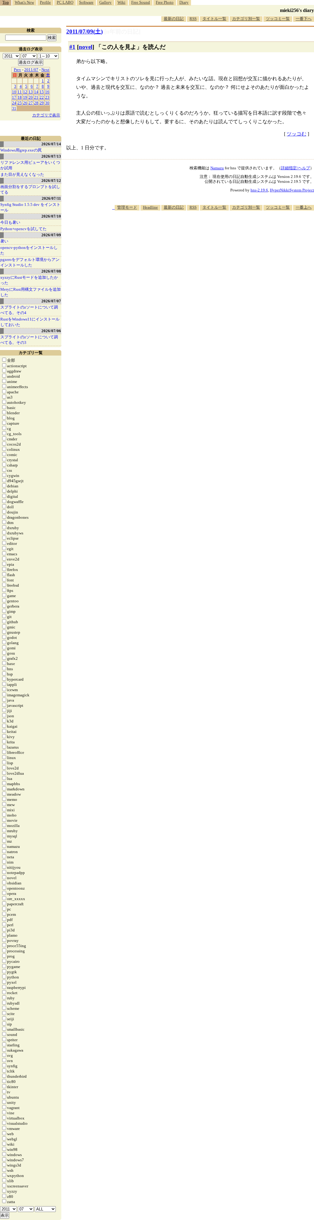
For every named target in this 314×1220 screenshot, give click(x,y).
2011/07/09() (84, 31)
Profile (45, 2)
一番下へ (304, 18)
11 (19, 91)
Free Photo (165, 2)
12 (25, 91)
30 (47, 102)
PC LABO (65, 2)
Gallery (105, 2)
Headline (150, 207)
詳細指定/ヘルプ (295, 168)
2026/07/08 (51, 271)
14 (36, 91)
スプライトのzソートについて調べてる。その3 (29, 340)
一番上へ (304, 207)
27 (31, 102)
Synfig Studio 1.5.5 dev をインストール (30, 207)
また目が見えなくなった (22, 174)
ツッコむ (296, 133)
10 (14, 91)
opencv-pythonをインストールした (29, 250)
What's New (24, 2)
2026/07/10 (51, 216)
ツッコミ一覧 (278, 18)
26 (25, 102)
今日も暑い (10, 222)
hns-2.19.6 (259, 190)
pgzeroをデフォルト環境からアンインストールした (29, 262)
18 (19, 97)
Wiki (121, 2)
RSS (193, 18)
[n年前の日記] (122, 31)
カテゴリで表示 (46, 115)
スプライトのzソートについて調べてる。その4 (29, 310)
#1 (72, 47)
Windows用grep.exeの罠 (21, 150)
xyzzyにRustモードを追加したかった (29, 280)
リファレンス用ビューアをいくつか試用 (30, 165)
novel (85, 47)
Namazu (217, 168)
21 (36, 97)
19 (25, 97)
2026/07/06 (51, 331)
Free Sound (140, 2)
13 (31, 91)
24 (14, 102)
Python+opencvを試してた (23, 228)
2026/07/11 (51, 198)
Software (86, 2)
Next (45, 69)
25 (19, 102)
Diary (184, 2)
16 (47, 91)
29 (42, 102)
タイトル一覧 (214, 18)
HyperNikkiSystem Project (292, 190)
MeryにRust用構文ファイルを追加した (30, 292)
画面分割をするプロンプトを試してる (30, 189)
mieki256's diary (297, 10)
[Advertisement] (202, 229)
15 (42, 91)
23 (47, 97)
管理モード (127, 207)
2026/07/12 (51, 180)
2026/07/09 (51, 235)
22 (42, 97)
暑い (4, 241)
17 (14, 97)
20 (31, 97)
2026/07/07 (51, 301)
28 (36, 102)
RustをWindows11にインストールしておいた (29, 322)
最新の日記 (174, 18)
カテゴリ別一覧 (246, 18)
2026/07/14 (51, 144)
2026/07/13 (51, 156)
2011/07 (31, 69)
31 (14, 108)
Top (5, 2)
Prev (17, 69)
